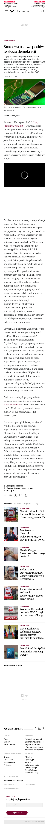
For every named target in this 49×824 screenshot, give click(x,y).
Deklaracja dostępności (34, 750)
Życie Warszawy (31, 773)
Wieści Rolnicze (31, 770)
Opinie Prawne (10, 40)
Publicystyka (23, 11)
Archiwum (8, 765)
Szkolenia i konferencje (13, 780)
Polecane (17, 504)
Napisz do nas (9, 744)
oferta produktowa (11, 789)
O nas (6, 739)
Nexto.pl (28, 762)
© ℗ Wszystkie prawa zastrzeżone (18, 488)
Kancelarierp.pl (31, 768)
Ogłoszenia (8, 760)
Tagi (36, 504)
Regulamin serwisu (32, 744)
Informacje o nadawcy (34, 747)
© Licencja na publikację (14, 486)
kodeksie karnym (12, 404)
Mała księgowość (32, 765)
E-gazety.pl (29, 760)
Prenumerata (9, 762)
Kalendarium (30, 785)
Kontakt (7, 742)
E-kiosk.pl (28, 757)
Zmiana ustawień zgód (34, 742)
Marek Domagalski (12, 115)
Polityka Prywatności (33, 739)
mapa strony (9, 785)
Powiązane (8, 504)
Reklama (7, 757)
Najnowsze (28, 504)
